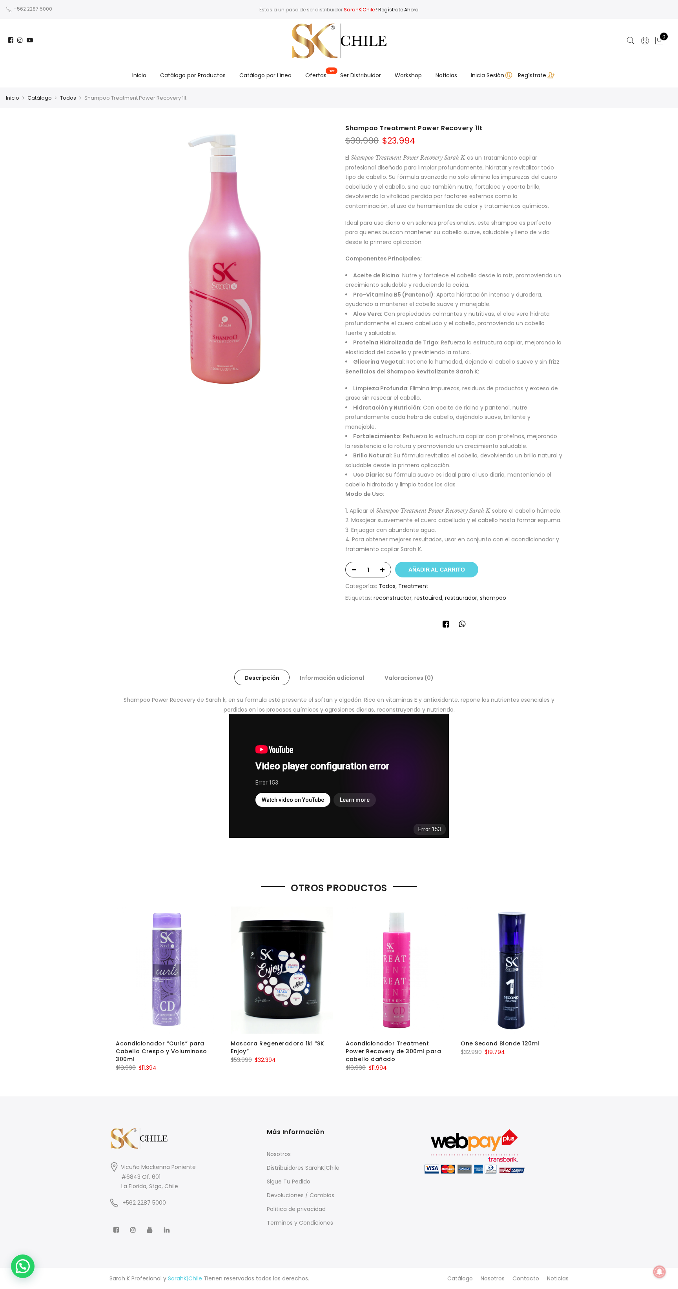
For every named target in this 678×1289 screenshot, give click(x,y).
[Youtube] (151, 1224)
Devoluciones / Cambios (300, 1195)
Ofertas (315, 75)
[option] (224, 258)
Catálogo (39, 98)
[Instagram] (134, 1224)
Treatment (413, 586)
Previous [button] (122, 983)
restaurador (461, 598)
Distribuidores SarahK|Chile (303, 1168)
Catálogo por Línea (265, 75)
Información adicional (332, 678)
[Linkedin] (167, 1224)
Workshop (408, 75)
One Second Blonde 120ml (500, 1043)
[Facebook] (117, 1224)
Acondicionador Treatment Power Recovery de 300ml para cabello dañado (393, 1051)
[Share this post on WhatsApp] (462, 625)
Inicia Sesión (487, 75)
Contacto (525, 1278)
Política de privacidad (296, 1209)
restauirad (428, 598)
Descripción (261, 678)
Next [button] (555, 983)
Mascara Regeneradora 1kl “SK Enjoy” (277, 1047)
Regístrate (532, 75)
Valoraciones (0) (409, 678)
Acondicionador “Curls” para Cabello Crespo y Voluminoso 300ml (161, 1051)
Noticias (446, 75)
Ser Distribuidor (360, 75)
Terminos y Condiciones (300, 1223)
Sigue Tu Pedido (288, 1181)
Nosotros (279, 1154)
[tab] (262, 677)
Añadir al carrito (436, 569)
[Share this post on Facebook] (446, 625)
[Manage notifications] (659, 1271)
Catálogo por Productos (193, 75)
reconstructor (393, 598)
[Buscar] (631, 41)
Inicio (139, 75)
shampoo (493, 598)
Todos (68, 98)
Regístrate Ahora (398, 9)
